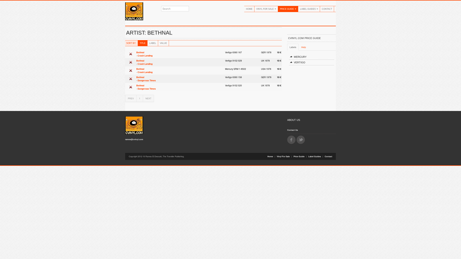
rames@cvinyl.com (134, 139)
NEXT (148, 98)
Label (152, 43)
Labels (293, 47)
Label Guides (308, 9)
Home (249, 9)
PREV (131, 98)
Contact (327, 9)
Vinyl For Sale (265, 9)
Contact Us (292, 130)
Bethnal (140, 52)
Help (303, 47)
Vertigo (299, 62)
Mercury (300, 56)
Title (143, 43)
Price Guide (287, 9)
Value (163, 43)
